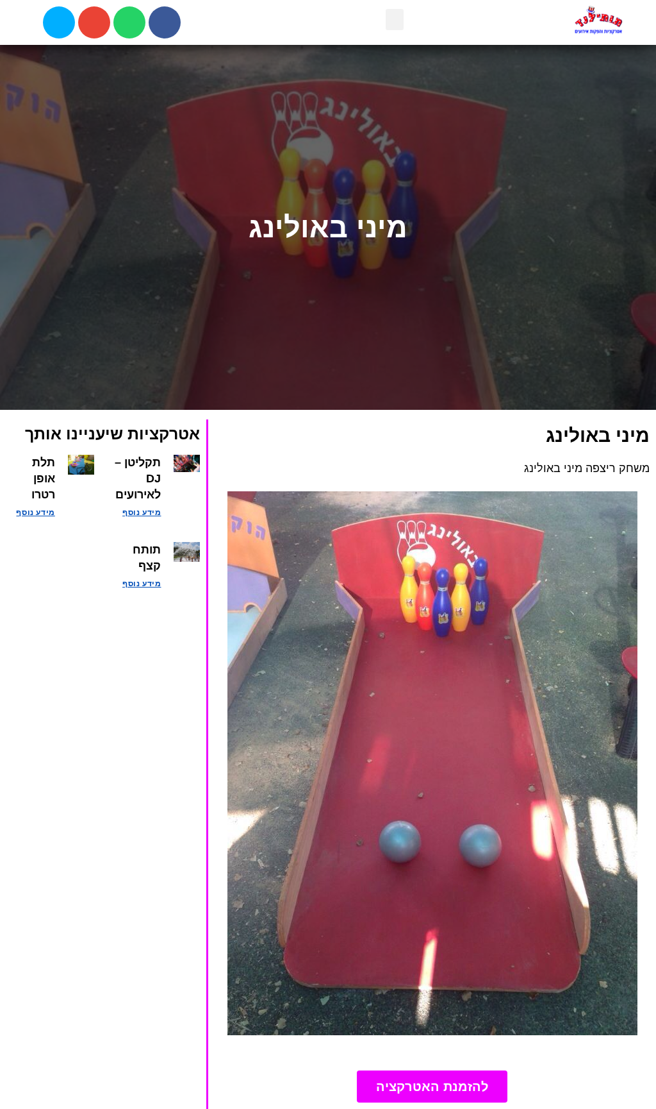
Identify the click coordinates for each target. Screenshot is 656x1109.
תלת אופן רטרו (43, 478)
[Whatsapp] (129, 22)
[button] (395, 19)
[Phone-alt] (59, 22)
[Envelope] (94, 22)
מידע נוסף (141, 512)
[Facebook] (165, 22)
